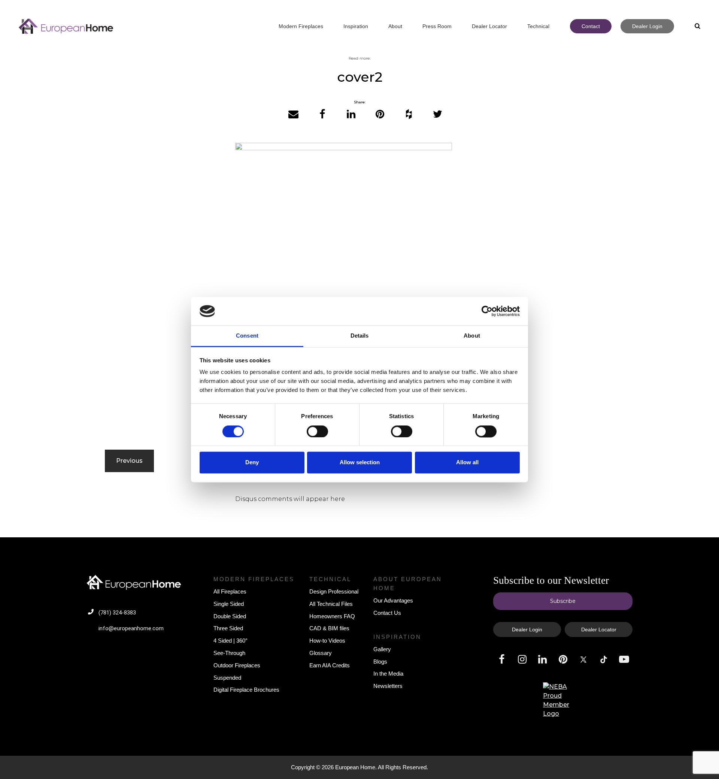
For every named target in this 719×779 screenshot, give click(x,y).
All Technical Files (331, 604)
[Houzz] (408, 114)
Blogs (380, 661)
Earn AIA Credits (329, 665)
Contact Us (387, 613)
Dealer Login (527, 629)
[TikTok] (603, 659)
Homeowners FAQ (332, 616)
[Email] (293, 114)
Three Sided (228, 628)
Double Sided (229, 616)
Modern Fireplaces (253, 579)
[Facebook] (322, 114)
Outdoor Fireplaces (236, 665)
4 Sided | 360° (230, 640)
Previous (129, 460)
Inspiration (397, 637)
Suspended (227, 677)
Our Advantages (393, 600)
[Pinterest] (380, 114)
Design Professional (333, 591)
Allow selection (360, 462)
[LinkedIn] (351, 114)
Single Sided (228, 604)
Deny (252, 462)
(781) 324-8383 (117, 612)
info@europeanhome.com (131, 628)
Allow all (467, 462)
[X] (583, 659)
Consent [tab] (247, 336)
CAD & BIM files (329, 628)
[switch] (317, 431)
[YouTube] (624, 659)
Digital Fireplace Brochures (246, 689)
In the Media (388, 673)
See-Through (229, 653)
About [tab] (472, 336)
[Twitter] (437, 114)
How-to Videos (327, 640)
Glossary (320, 653)
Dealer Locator (598, 629)
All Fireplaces (229, 591)
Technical (330, 579)
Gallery (382, 649)
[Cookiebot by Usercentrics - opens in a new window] (487, 311)
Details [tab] (360, 336)
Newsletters (388, 686)
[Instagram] (522, 659)
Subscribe (563, 601)
